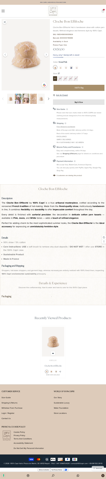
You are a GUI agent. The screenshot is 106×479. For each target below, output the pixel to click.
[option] (26, 54)
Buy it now (79, 102)
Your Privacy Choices (56, 469)
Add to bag (79, 88)
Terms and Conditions (23, 438)
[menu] (3, 11)
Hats (65, 45)
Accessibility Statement (23, 443)
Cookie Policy (19, 432)
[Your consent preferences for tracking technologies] (4, 475)
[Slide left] (5, 55)
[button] (102, 11)
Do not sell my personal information (29, 448)
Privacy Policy (19, 435)
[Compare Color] (44, 84)
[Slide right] (46, 55)
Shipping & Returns (70, 153)
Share (5, 22)
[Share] (5, 22)
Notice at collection (44, 469)
